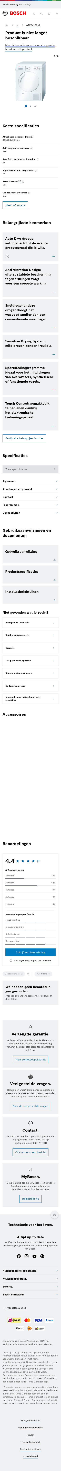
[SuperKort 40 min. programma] (35, 170)
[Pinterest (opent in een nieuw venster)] (42, 1256)
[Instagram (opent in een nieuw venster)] (26, 1256)
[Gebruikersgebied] (33, 13)
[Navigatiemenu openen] (57, 13)
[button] (30, 81)
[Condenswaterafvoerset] (29, 193)
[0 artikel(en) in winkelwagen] (49, 13)
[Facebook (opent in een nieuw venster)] (19, 1256)
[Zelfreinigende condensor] (31, 148)
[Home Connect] (23, 181)
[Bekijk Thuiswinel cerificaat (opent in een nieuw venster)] (40, 1329)
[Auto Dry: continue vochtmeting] (37, 159)
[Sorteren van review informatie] (28, 974)
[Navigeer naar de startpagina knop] (7, 25)
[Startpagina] (14, 13)
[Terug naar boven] (54, 1215)
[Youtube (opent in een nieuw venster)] (34, 1256)
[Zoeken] (41, 13)
